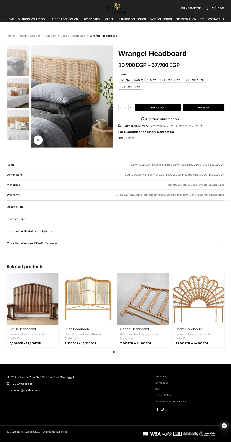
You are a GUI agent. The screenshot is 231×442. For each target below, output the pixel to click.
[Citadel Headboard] (143, 299)
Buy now (203, 107)
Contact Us (162, 382)
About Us (160, 376)
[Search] (206, 8)
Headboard (78, 35)
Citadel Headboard (134, 329)
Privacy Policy (163, 395)
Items (122, 74)
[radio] (125, 80)
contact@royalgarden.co (26, 390)
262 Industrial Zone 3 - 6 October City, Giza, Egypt (42, 377)
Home (11, 35)
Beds (63, 35)
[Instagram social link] (162, 409)
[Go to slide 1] (114, 352)
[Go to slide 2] (117, 352)
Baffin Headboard (22, 329)
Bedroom (50, 35)
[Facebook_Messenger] (224, 425)
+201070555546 (22, 383)
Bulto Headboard (77, 329)
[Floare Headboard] (198, 299)
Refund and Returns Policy (170, 401)
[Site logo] (116, 7)
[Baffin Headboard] (32, 299)
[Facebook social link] (157, 409)
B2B (157, 388)
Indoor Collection (30, 35)
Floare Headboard (188, 329)
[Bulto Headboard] (88, 299)
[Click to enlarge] (38, 140)
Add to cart (158, 107)
